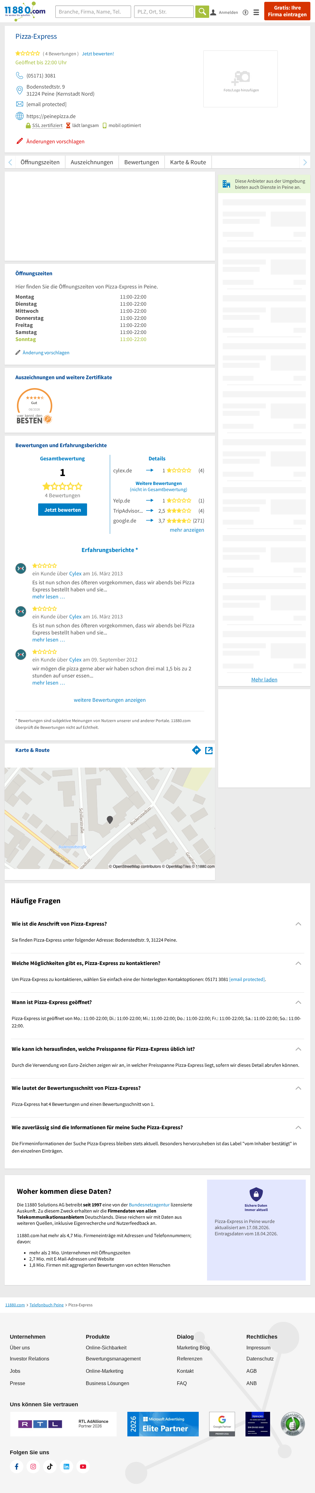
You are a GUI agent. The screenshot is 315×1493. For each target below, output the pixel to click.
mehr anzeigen (187, 529)
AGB (251, 1371)
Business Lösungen (107, 1383)
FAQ (182, 1383)
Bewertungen (141, 162)
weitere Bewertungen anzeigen (110, 699)
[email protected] (247, 979)
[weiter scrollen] (305, 162)
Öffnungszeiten (40, 162)
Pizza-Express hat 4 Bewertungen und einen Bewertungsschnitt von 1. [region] (83, 1104)
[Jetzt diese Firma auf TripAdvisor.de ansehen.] (150, 509)
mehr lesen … (48, 596)
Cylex (75, 573)
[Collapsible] (298, 924)
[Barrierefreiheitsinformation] (248, 12)
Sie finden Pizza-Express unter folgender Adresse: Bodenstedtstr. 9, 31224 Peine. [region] (94, 940)
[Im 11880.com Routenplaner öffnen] (196, 749)
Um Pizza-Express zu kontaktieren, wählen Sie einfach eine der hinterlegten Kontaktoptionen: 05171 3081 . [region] (139, 979)
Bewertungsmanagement (113, 1358)
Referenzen (189, 1358)
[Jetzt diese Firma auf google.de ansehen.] (150, 519)
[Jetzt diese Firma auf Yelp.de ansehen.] (150, 499)
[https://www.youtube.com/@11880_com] (83, 1466)
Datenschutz (260, 1358)
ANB (251, 1383)
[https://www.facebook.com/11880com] (16, 1466)
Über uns (20, 1347)
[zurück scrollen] (10, 162)
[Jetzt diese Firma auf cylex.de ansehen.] (150, 469)
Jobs (15, 1371)
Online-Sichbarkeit (106, 1347)
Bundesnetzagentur (149, 1204)
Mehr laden (264, 679)
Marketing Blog (193, 1347)
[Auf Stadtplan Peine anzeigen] (209, 749)
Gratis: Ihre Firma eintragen (287, 11)
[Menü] (258, 12)
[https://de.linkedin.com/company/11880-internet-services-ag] (66, 1466)
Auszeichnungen (92, 162)
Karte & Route (188, 162)
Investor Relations (29, 1358)
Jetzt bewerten (62, 509)
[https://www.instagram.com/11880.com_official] (33, 1466)
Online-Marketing (104, 1371)
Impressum (258, 1347)
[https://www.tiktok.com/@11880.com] (50, 1466)
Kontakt (185, 1371)
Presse (17, 1383)
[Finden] (202, 12)
